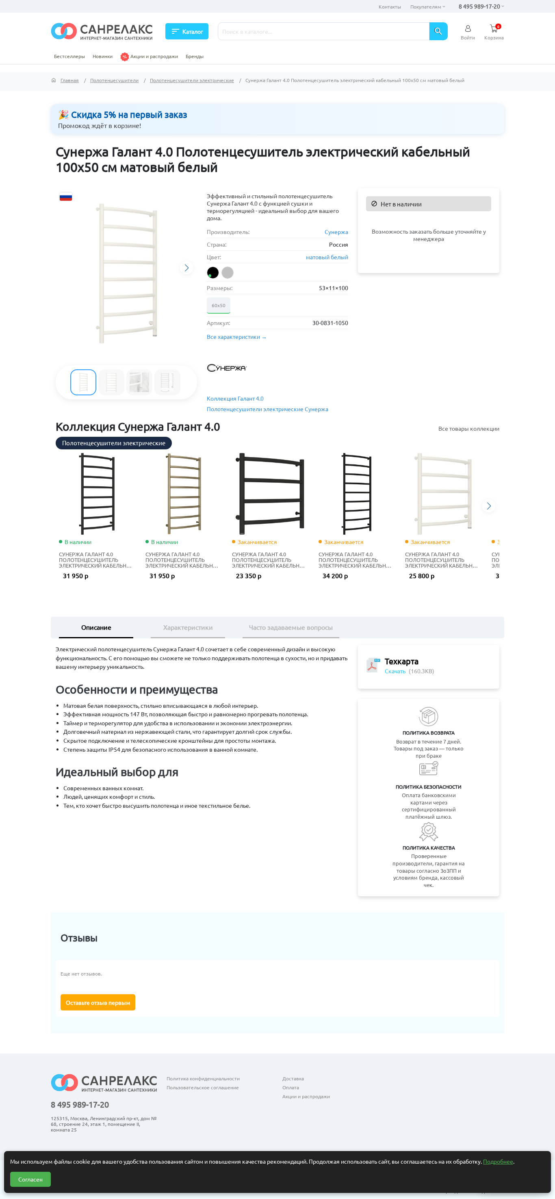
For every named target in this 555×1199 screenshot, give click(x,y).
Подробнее (498, 1161)
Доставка (293, 1078)
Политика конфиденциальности (203, 1078)
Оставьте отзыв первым (98, 1002)
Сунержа (336, 231)
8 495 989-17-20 (479, 6)
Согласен (30, 1179)
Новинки (103, 56)
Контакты (390, 6)
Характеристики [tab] (188, 627)
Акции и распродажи (153, 56)
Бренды (195, 56)
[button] (186, 267)
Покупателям (425, 6)
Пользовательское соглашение (203, 1087)
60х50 (218, 305)
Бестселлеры (69, 56)
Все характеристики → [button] (237, 336)
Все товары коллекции (468, 428)
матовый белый (327, 256)
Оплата (290, 1087)
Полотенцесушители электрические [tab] (113, 443)
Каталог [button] (187, 31)
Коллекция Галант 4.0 (235, 398)
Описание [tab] (96, 627)
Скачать (395, 671)
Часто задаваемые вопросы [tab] (291, 627)
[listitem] (213, 273)
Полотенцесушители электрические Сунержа (267, 408)
